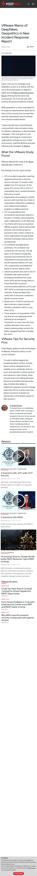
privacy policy (31, 868)
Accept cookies (18, 873)
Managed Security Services (13, 469)
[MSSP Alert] (11, 4)
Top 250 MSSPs (7, 553)
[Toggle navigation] (33, 4)
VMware (26, 146)
